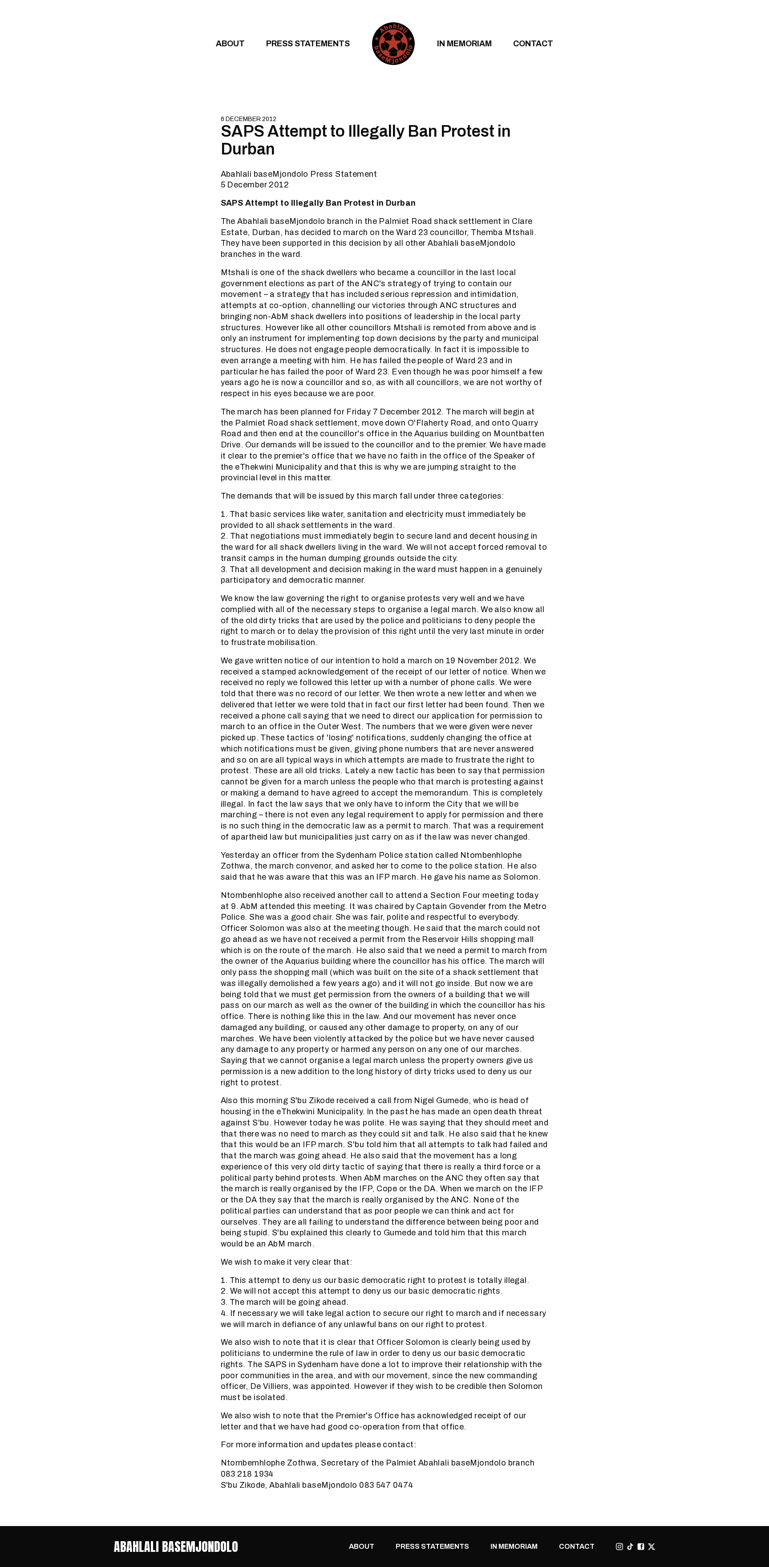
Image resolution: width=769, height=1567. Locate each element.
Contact (533, 43)
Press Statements (308, 43)
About (230, 43)
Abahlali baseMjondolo (176, 1546)
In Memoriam (464, 43)
